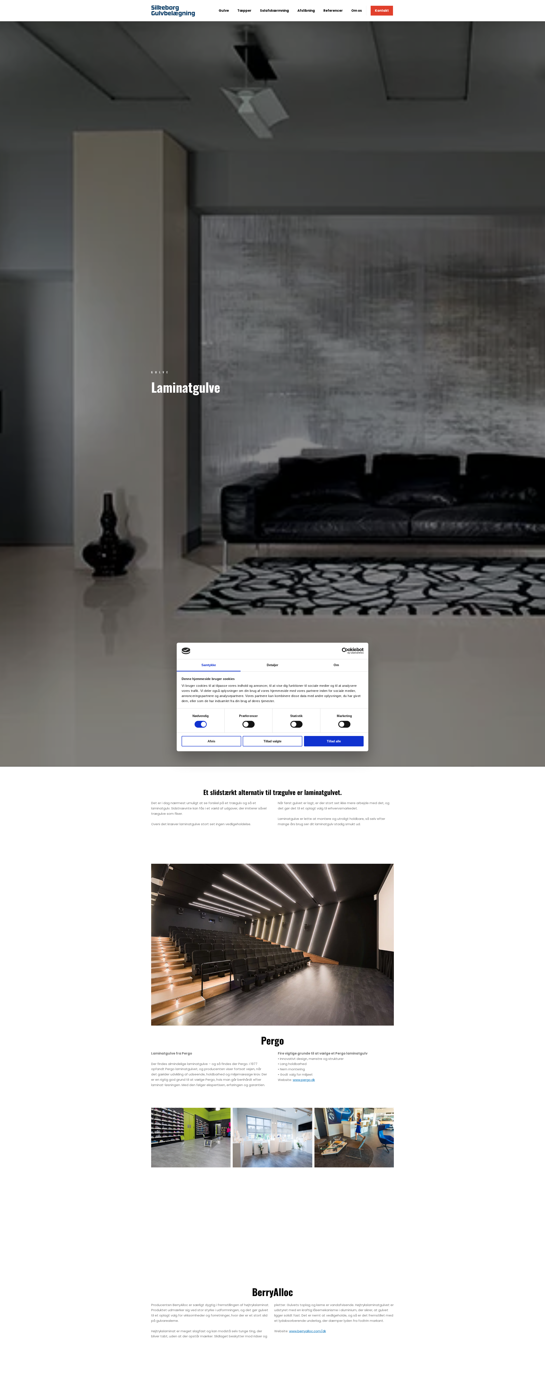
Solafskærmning (274, 10)
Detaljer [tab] (272, 665)
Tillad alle (334, 741)
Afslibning (306, 10)
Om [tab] (336, 665)
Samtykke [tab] (208, 665)
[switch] (248, 724)
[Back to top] (531, 1380)
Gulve (224, 10)
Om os (356, 10)
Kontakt (382, 10)
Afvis (211, 741)
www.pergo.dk (304, 1080)
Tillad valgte (272, 741)
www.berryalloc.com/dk (307, 1331)
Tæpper (244, 10)
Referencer (333, 10)
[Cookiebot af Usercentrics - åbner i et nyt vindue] (345, 651)
